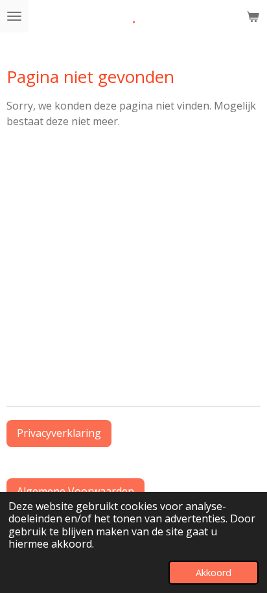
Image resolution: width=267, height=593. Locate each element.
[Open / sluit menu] (14, 16)
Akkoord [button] (213, 572)
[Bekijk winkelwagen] (252, 16)
